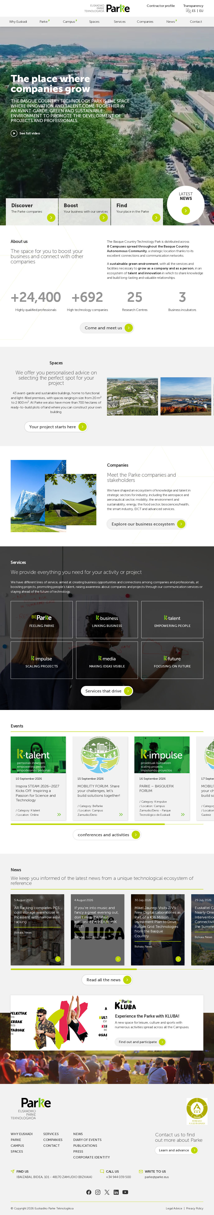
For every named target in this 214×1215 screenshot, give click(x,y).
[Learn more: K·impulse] (41, 669)
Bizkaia (18, 932)
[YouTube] (125, 1192)
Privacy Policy (194, 1208)
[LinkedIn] (116, 1192)
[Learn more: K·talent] (172, 628)
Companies (145, 22)
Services (120, 22)
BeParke (98, 806)
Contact (196, 22)
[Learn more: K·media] (107, 669)
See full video (29, 133)
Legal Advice (174, 1208)
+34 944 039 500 (118, 1177)
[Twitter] (107, 1192)
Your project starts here (52, 426)
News (170, 22)
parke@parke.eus (157, 1177)
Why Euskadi (18, 22)
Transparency (193, 6)
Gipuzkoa (92, 937)
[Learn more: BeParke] (41, 628)
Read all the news (104, 979)
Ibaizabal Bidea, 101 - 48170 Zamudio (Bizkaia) (54, 1177)
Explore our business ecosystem (143, 524)
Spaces (94, 22)
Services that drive (103, 690)
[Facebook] (89, 1192)
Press (78, 1151)
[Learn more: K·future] (172, 669)
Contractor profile (161, 6)
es (193, 11)
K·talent (35, 810)
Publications (85, 1146)
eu (201, 11)
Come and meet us (103, 327)
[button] (208, 396)
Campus (69, 22)
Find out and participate (138, 1042)
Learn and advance (174, 1150)
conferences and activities (103, 834)
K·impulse (160, 801)
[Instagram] (98, 1192)
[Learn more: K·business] (107, 628)
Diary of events (87, 1140)
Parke (43, 22)
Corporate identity (91, 1157)
